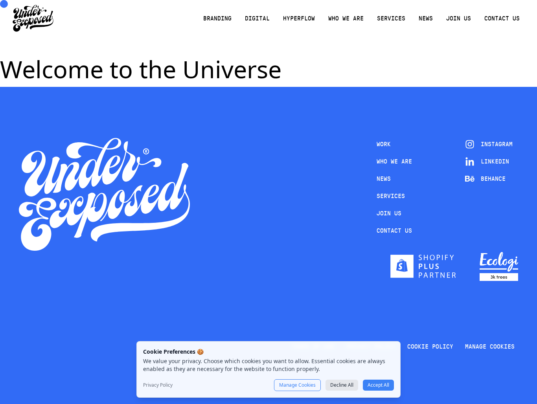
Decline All (341, 385)
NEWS (426, 18)
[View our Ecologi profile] (499, 266)
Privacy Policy (158, 385)
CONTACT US (502, 18)
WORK (384, 144)
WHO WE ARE (346, 18)
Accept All (378, 385)
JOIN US (458, 18)
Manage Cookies (297, 385)
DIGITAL (257, 18)
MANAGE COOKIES (490, 346)
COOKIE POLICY (430, 346)
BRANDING (217, 18)
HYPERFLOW (299, 18)
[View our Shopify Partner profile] (423, 266)
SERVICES (391, 18)
